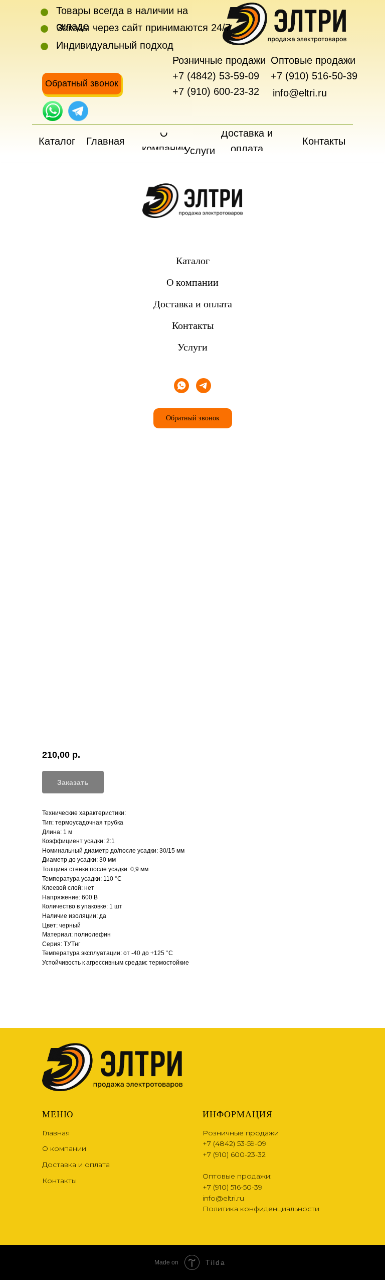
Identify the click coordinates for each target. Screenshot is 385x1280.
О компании (192, 282)
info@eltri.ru (300, 92)
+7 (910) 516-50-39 (314, 75)
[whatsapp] (181, 385)
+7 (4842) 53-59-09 (215, 75)
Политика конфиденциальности (261, 1208)
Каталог (193, 260)
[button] (81, 83)
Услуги (192, 347)
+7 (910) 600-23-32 (215, 91)
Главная (56, 1132)
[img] (53, 111)
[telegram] (203, 385)
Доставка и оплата (192, 303)
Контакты (193, 325)
